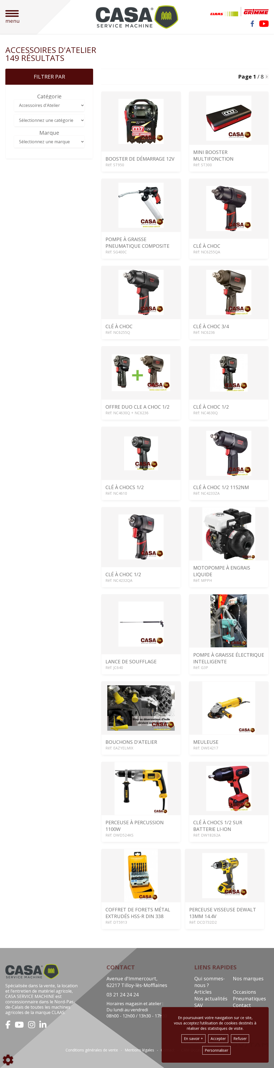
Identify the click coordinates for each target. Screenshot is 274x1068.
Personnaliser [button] (216, 1050)
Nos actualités (210, 998)
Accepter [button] (218, 1038)
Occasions (244, 992)
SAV (198, 1005)
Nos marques (248, 978)
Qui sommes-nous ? (209, 981)
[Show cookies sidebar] (8, 1060)
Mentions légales (139, 1050)
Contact (242, 1005)
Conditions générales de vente (92, 1050)
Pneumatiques (249, 998)
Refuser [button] (240, 1038)
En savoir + (193, 1038)
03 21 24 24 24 (122, 994)
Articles (203, 992)
